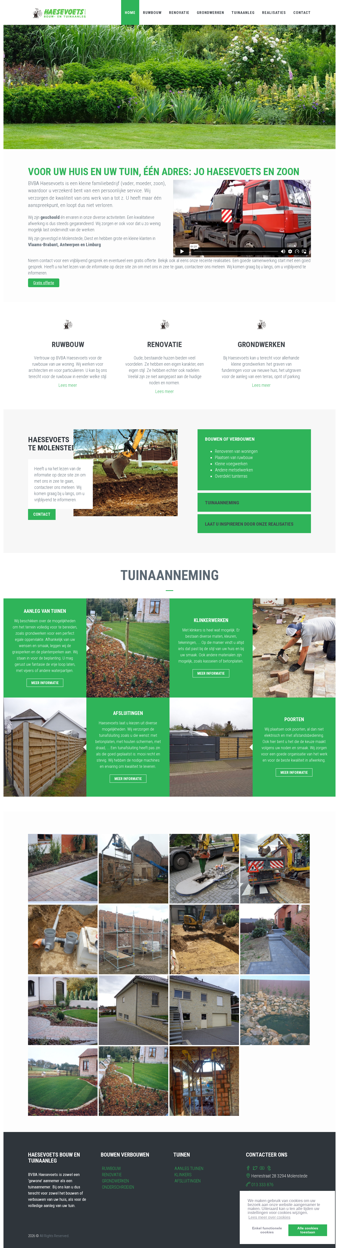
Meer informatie (45, 683)
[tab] (254, 438)
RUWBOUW (152, 12)
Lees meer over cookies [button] (269, 1217)
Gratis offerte (43, 282)
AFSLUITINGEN (187, 1180)
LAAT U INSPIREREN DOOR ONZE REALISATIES (249, 524)
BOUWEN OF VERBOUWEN (230, 439)
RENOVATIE (179, 12)
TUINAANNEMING (222, 503)
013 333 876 (262, 1184)
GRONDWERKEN (210, 12)
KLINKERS (183, 1174)
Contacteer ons (169, 130)
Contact (41, 514)
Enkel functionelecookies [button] (267, 1230)
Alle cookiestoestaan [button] (307, 1230)
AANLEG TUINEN (188, 1168)
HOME (130, 12)
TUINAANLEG (243, 12)
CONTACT (302, 12)
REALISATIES (274, 12)
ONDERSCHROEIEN (118, 1187)
